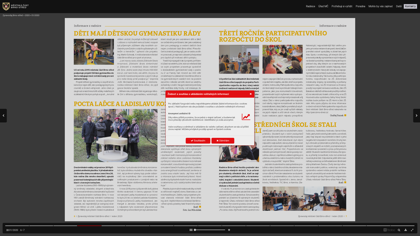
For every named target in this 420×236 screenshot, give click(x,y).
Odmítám (224, 140)
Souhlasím (199, 140)
